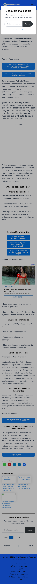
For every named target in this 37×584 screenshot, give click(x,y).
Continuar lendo (18, 30)
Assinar (27, 24)
